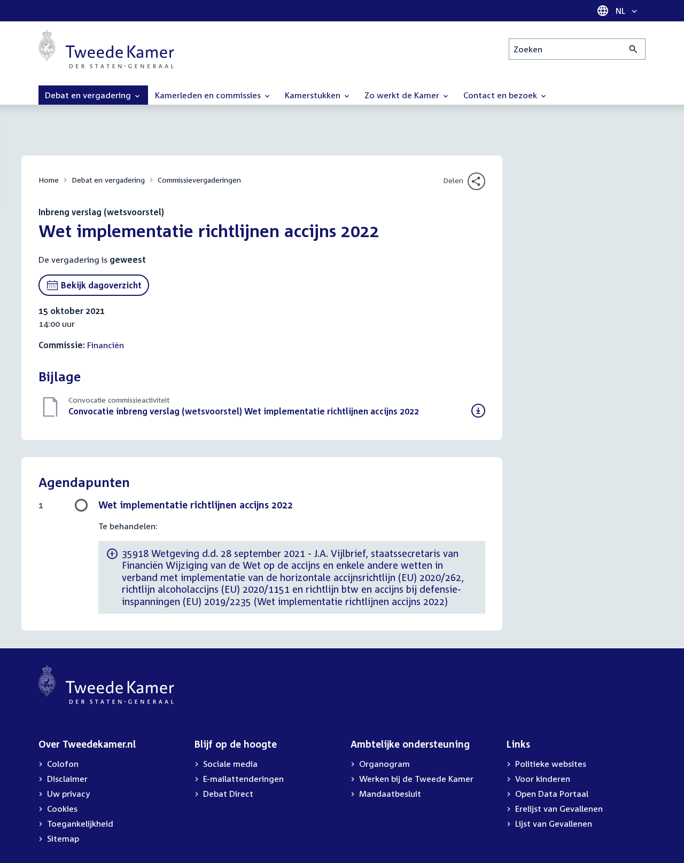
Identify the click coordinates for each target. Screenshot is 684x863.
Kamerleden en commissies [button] (209, 95)
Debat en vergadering (108, 179)
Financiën (105, 345)
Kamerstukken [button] (314, 95)
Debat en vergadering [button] (89, 95)
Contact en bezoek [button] (501, 95)
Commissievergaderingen (199, 179)
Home (48, 179)
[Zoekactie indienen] (633, 49)
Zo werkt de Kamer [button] (402, 95)
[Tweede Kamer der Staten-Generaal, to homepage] (106, 49)
